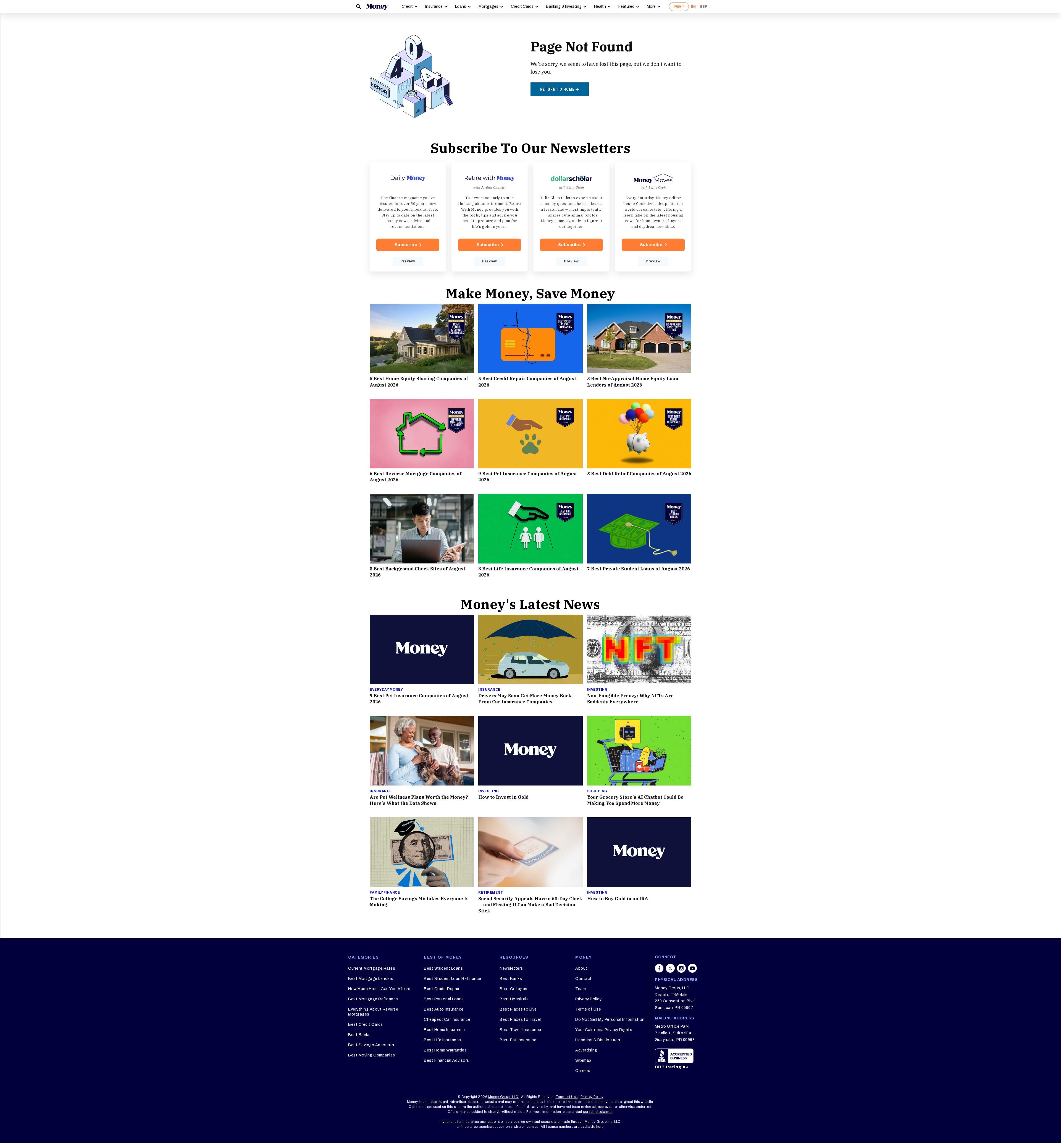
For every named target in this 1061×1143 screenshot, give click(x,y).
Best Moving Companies (371, 1055)
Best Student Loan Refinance (452, 979)
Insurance (434, 6)
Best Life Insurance (442, 1040)
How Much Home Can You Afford (379, 989)
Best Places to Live (518, 1009)
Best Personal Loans (444, 999)
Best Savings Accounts (371, 1045)
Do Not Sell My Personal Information (610, 1019)
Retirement (490, 892)
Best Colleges (513, 989)
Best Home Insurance (444, 1030)
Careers (582, 1071)
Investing (597, 689)
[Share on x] (670, 968)
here (600, 1127)
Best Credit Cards (365, 1024)
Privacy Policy (588, 999)
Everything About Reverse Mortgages (373, 1011)
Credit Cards (522, 6)
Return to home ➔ (559, 89)
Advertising (586, 1050)
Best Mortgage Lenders (370, 979)
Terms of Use (588, 1009)
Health (600, 6)
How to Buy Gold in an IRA (617, 898)
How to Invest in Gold (503, 797)
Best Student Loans (443, 968)
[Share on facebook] (659, 968)
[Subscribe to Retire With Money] (489, 217)
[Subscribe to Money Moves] (653, 217)
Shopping (597, 791)
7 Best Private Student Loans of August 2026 (638, 569)
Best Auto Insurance (444, 1009)
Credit (407, 6)
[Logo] (377, 6)
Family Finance (385, 892)
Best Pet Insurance (518, 1040)
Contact (583, 979)
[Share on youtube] (692, 968)
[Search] (359, 6)
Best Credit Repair (441, 989)
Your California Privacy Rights (603, 1030)
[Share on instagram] (681, 968)
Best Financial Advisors (446, 1060)
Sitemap (583, 1060)
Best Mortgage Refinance (373, 999)
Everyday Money (386, 689)
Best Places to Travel (520, 1019)
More (651, 6)
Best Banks (359, 1035)
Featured (626, 6)
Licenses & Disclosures (597, 1040)
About (581, 968)
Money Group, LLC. (503, 1097)
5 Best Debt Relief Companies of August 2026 (639, 473)
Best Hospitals (514, 999)
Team (580, 989)
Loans (460, 6)
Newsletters (511, 968)
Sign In (678, 6)
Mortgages (488, 6)
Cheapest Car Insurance (447, 1019)
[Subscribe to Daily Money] (408, 217)
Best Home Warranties (445, 1050)
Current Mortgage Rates (371, 968)
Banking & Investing (564, 6)
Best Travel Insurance (520, 1030)
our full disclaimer (598, 1112)
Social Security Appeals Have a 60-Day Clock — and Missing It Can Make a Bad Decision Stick (530, 905)
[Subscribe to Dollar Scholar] (571, 217)
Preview (407, 261)
